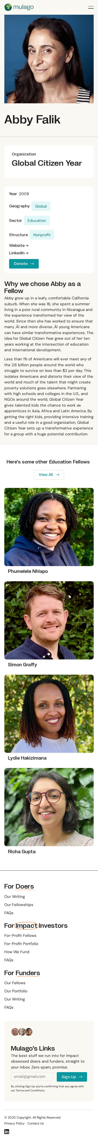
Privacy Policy (14, 1123)
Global (41, 206)
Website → (18, 245)
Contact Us (35, 1123)
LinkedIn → (18, 253)
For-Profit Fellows (20, 935)
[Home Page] (19, 7)
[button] (91, 7)
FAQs (8, 912)
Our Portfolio (15, 990)
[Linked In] (6, 1131)
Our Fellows (15, 982)
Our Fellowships (18, 904)
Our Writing (14, 896)
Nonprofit (42, 234)
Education (37, 220)
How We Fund (16, 951)
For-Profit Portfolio (21, 943)
